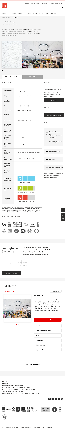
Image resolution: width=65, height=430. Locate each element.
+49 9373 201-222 (17, 393)
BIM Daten (32, 76)
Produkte (13, 13)
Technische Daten (11, 76)
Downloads (27, 3)
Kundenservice (53, 177)
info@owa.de (32, 389)
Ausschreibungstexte (54, 151)
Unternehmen (5, 13)
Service (47, 13)
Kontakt (37, 3)
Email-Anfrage (11, 273)
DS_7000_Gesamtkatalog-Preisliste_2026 (56, 141)
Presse (56, 3)
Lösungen (20, 13)
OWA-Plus (33, 3)
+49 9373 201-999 (18, 391)
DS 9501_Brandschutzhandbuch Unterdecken (56, 135)
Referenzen (28, 13)
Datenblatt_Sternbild (54, 131)
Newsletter (51, 3)
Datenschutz (37, 427)
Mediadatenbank (44, 3)
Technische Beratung (38, 13)
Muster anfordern (54, 115)
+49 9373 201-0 (7, 389)
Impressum (28, 427)
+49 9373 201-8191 (19, 389)
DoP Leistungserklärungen (56, 167)
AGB (43, 427)
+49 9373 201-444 (32, 393)
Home (3, 17)
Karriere (53, 13)
